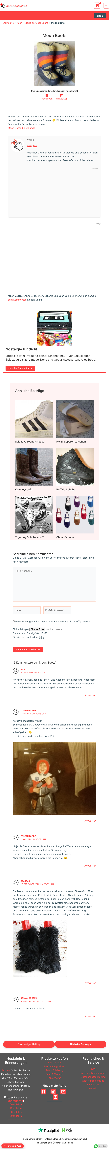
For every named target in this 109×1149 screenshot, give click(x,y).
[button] (100, 15)
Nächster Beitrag (80, 1044)
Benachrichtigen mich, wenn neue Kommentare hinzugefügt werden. (53, 621)
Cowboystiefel (24, 489)
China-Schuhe (65, 537)
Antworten (90, 695)
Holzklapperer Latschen (71, 441)
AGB (93, 1069)
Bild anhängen (21, 629)
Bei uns (6, 1070)
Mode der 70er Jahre (36, 22)
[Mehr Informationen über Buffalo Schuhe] (75, 466)
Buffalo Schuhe (65, 489)
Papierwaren (54, 1077)
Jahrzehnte (15, 1101)
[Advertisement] (62, 190)
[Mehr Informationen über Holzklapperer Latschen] (75, 419)
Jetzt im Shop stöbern (20, 368)
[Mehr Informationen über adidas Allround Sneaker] (34, 419)
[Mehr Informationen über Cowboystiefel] (34, 466)
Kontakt (93, 1088)
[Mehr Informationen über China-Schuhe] (75, 514)
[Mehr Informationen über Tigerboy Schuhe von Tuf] (34, 514)
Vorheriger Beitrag (28, 1044)
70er (19, 22)
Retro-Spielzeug (54, 1070)
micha (32, 146)
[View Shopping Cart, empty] (97, 6)
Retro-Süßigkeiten (54, 1066)
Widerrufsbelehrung (93, 1080)
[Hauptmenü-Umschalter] (106, 6)
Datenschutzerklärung (93, 1076)
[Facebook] (43, 1091)
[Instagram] (53, 1091)
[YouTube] (63, 1091)
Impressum (93, 1084)
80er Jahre (16, 1112)
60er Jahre (16, 1104)
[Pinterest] (55, 1097)
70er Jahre (16, 1108)
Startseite (8, 22)
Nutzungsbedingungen (93, 1073)
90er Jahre (16, 1115)
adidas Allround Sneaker (30, 441)
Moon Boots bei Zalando (21, 128)
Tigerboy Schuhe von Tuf (30, 537)
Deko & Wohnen (54, 1074)
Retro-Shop (54, 1062)
